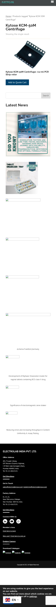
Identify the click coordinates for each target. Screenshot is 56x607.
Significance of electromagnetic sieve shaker (28, 405)
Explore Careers (9, 541)
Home (8, 16)
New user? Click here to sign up (14, 536)
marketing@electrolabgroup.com (35, 487)
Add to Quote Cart (17, 82)
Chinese (27, 553)
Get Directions (8, 476)
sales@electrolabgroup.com (13, 487)
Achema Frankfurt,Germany (28, 349)
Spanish (18, 553)
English (8, 553)
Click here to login (9, 531)
